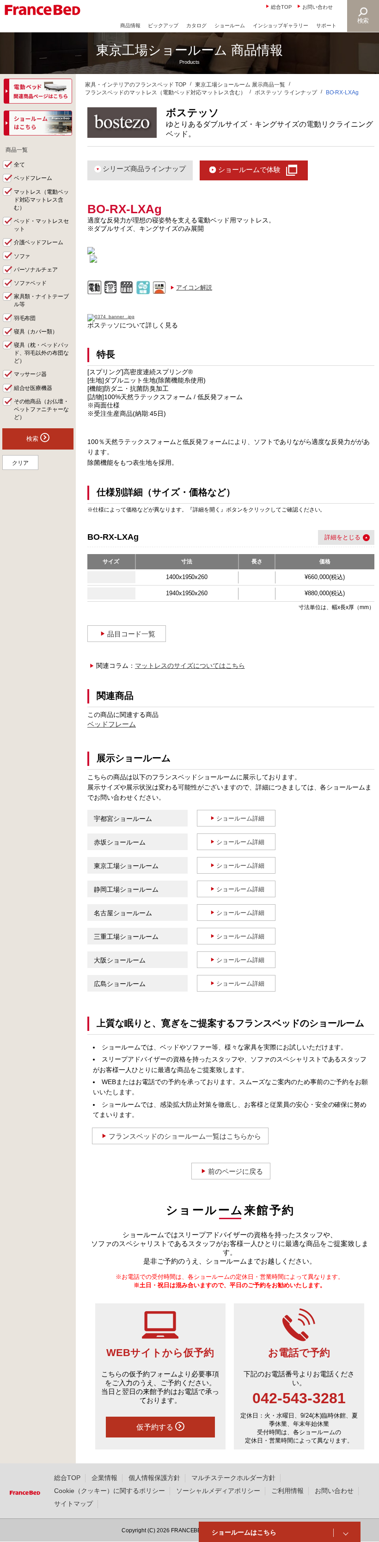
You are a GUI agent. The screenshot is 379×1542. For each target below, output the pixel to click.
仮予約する (155, 1427)
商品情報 (130, 25)
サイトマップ (73, 1503)
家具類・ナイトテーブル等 (41, 300)
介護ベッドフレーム (39, 242)
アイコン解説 (194, 287)
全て (19, 164)
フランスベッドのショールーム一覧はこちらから (185, 1136)
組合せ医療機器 (33, 388)
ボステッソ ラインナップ (286, 92)
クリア (20, 463)
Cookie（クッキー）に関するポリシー (109, 1490)
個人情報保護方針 (154, 1477)
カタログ (196, 25)
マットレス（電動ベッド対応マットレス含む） (41, 200)
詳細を (333, 537)
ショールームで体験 (249, 169)
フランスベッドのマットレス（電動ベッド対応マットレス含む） (165, 92)
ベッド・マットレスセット (41, 225)
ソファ (22, 256)
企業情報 (104, 1477)
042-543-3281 (299, 1398)
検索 (363, 20)
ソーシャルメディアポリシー (218, 1490)
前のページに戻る (235, 1171)
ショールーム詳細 (240, 818)
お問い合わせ (317, 7)
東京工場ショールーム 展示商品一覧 (240, 84)
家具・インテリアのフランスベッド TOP (135, 84)
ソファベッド (30, 283)
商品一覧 (17, 150)
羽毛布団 (25, 318)
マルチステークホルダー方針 (233, 1477)
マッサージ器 (30, 374)
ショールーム (229, 25)
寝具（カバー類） (36, 331)
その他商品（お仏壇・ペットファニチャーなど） (41, 409)
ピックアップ (163, 25)
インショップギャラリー (281, 25)
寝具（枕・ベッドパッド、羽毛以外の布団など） (41, 353)
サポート (326, 25)
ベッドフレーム (111, 724)
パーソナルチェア (36, 269)
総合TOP (281, 7)
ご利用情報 (287, 1490)
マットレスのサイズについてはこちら (190, 665)
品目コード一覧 (131, 634)
